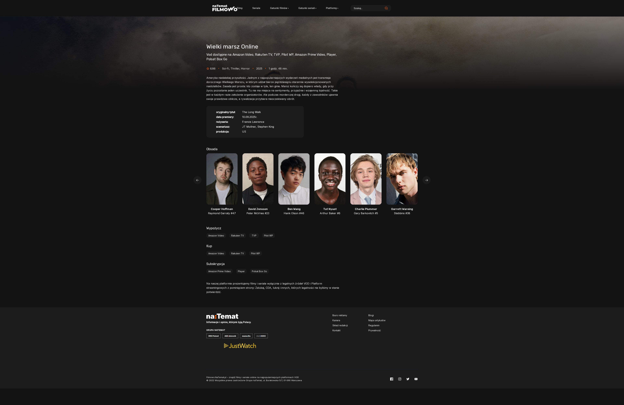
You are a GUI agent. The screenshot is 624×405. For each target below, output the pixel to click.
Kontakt (336, 330)
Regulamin (373, 325)
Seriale (256, 8)
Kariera (336, 320)
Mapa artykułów (376, 320)
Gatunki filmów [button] (278, 8)
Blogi (371, 315)
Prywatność (374, 330)
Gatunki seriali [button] (306, 8)
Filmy (240, 8)
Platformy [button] (331, 8)
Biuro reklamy (339, 315)
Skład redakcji (340, 325)
